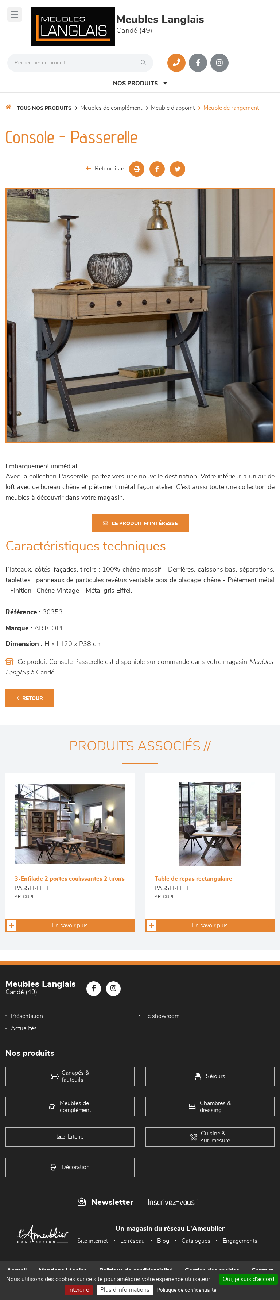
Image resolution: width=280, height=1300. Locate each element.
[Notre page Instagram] (219, 63)
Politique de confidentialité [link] (186, 1290)
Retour (32, 698)
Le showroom (161, 1016)
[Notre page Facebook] (198, 63)
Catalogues (196, 1241)
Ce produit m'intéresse (145, 523)
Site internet (92, 1241)
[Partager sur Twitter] (177, 169)
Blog (163, 1241)
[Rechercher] (145, 63)
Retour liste (109, 169)
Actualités (24, 1028)
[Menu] (14, 14)
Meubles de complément (111, 108)
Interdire (78, 1290)
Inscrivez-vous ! (173, 1202)
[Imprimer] (136, 169)
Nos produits (135, 83)
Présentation (27, 1016)
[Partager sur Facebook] (157, 169)
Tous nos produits (44, 108)
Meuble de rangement (231, 108)
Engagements (240, 1241)
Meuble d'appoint (173, 108)
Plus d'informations (124, 1290)
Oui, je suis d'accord (248, 1279)
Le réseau (132, 1241)
